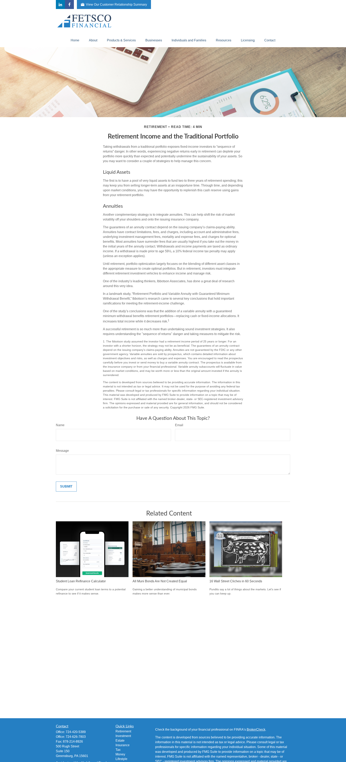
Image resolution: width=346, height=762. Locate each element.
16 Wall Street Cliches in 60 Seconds (235, 581)
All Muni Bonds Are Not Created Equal (160, 581)
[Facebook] (69, 4)
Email (179, 425)
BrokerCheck (256, 729)
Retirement (123, 731)
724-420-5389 (76, 732)
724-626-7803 (76, 736)
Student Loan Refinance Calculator (81, 581)
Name (60, 425)
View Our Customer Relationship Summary (116, 4)
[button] (75, 40)
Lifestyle (121, 759)
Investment (123, 736)
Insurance (123, 745)
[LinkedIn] (60, 4)
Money (120, 754)
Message (62, 450)
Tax (118, 749)
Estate (120, 740)
